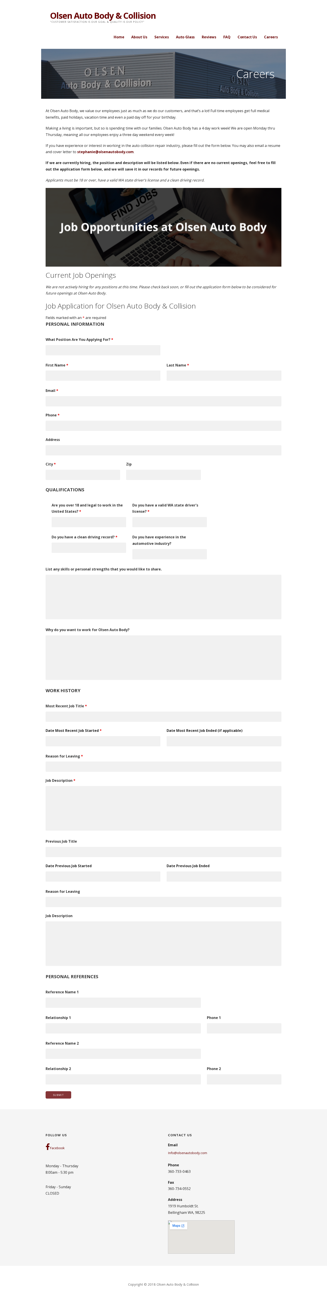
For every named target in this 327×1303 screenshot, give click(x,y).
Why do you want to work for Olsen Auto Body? (87, 629)
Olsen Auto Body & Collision (103, 15)
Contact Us (247, 37)
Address (53, 439)
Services (161, 37)
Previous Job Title (61, 841)
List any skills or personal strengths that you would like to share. (104, 569)
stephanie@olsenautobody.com (105, 151)
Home (119, 37)
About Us (139, 37)
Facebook (57, 1148)
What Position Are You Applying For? (79, 339)
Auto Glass (185, 37)
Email (52, 390)
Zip (129, 464)
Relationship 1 (58, 1017)
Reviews (209, 37)
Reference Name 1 (62, 992)
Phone (53, 415)
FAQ (226, 37)
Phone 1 (214, 1017)
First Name (57, 365)
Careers (271, 37)
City (51, 464)
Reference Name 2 (62, 1043)
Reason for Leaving (64, 756)
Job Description (60, 780)
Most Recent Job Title (66, 706)
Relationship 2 (58, 1068)
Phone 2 (214, 1068)
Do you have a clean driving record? (84, 537)
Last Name (178, 365)
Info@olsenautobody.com (187, 1153)
